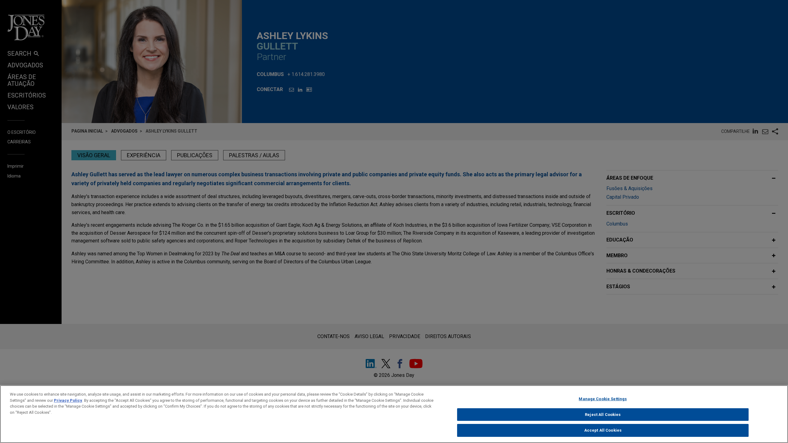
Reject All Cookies (603, 414)
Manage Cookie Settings (603, 399)
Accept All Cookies (602, 430)
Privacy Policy (68, 400)
